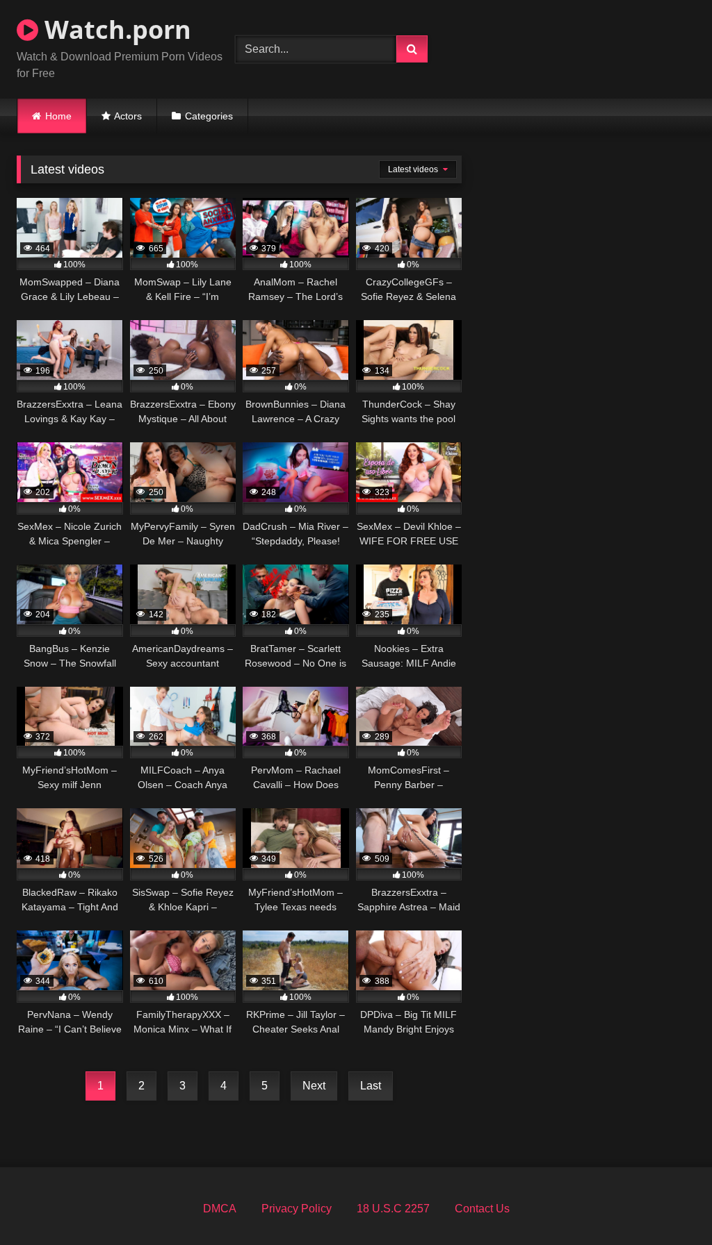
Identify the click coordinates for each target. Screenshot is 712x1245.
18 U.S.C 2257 (393, 1208)
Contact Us (482, 1208)
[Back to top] (669, 1203)
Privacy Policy (296, 1208)
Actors (128, 116)
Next (313, 1086)
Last (370, 1086)
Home (58, 116)
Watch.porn (114, 29)
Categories (209, 116)
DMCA (219, 1208)
